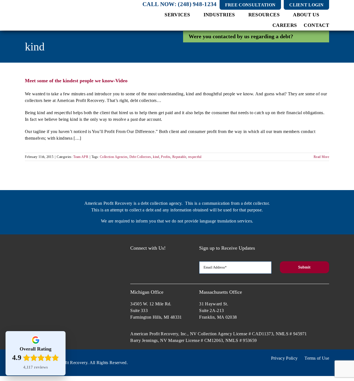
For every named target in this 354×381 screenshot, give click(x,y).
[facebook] (132, 257)
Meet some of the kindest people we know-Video (76, 80)
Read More (321, 157)
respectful (195, 157)
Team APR (80, 157)
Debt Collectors (140, 157)
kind (156, 157)
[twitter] (143, 257)
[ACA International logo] (281, 291)
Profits (165, 157)
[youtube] (153, 257)
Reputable (179, 157)
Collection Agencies (113, 157)
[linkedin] (163, 257)
